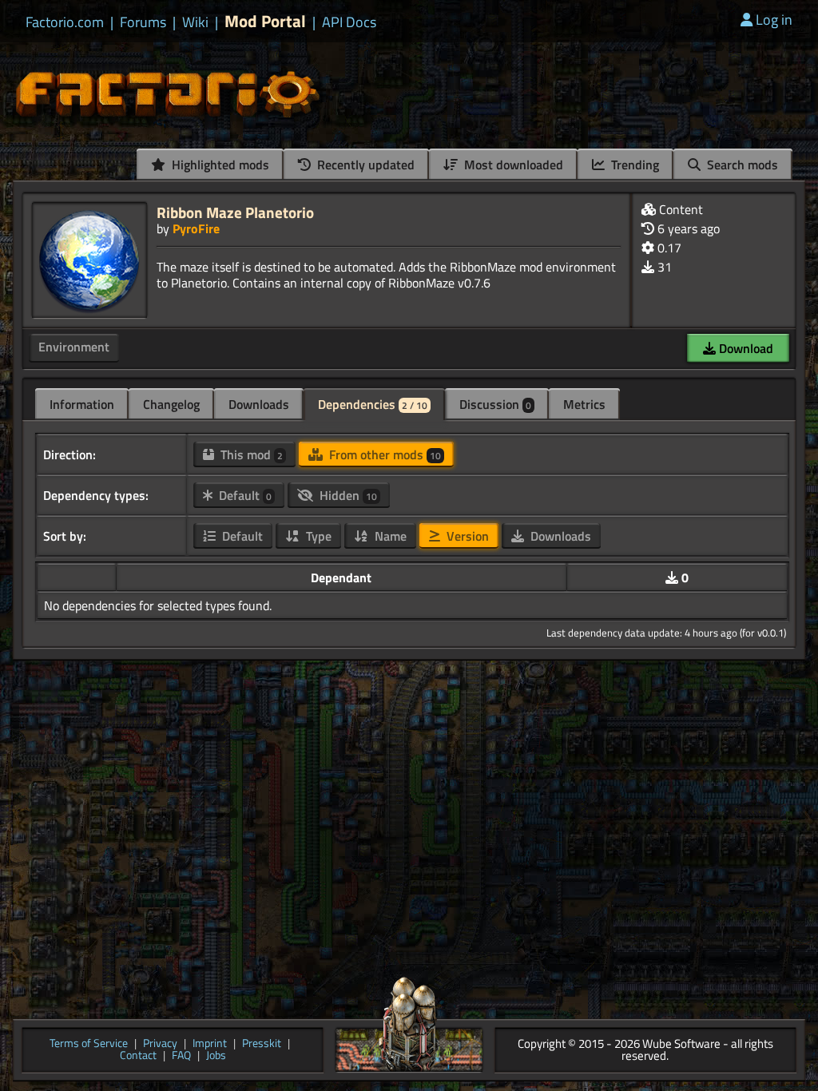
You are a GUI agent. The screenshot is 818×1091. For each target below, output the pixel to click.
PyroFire (196, 228)
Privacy (160, 1044)
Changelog (171, 404)
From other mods (383, 454)
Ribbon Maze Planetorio (235, 212)
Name (389, 536)
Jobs (216, 1056)
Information (82, 404)
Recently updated (364, 164)
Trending (633, 164)
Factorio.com (65, 22)
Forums (143, 22)
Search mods (741, 164)
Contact (138, 1056)
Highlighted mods (219, 164)
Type (317, 536)
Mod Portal (265, 21)
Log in (774, 19)
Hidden (346, 495)
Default (244, 495)
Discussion (495, 404)
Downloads (258, 404)
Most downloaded (512, 164)
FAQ (181, 1056)
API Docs (349, 22)
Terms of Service (89, 1044)
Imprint (210, 1044)
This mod (250, 454)
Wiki (195, 22)
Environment (73, 346)
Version (466, 536)
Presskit (261, 1044)
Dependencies (372, 404)
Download (744, 348)
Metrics (584, 404)
